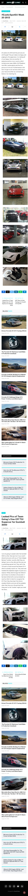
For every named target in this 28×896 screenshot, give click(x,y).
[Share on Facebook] (5, 26)
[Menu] (3, 2)
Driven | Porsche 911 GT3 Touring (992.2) (14, 331)
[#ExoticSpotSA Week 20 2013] (14, 48)
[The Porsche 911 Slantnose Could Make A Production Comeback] (14, 343)
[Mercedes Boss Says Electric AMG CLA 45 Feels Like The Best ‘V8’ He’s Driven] (14, 411)
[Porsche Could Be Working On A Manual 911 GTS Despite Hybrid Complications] (14, 366)
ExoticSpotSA (6, 11)
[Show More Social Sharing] (24, 26)
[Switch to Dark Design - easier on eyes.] (25, 2)
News (3, 512)
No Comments (9, 22)
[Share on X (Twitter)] (19, 26)
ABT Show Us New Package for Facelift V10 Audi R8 (20, 302)
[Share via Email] (12, 26)
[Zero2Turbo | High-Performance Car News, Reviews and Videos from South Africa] (13, 2)
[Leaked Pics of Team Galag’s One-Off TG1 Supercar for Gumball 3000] (14, 549)
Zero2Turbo (5, 21)
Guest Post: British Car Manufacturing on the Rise (7, 676)
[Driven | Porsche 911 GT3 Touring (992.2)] (14, 322)
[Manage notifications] (24, 892)
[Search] (23, 2)
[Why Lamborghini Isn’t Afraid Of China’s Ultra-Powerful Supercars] (14, 433)
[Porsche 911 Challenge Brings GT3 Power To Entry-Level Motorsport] (14, 388)
